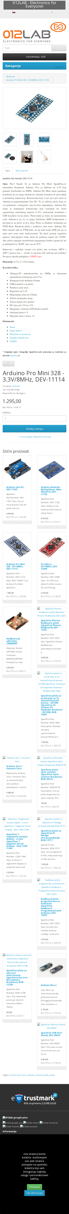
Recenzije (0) (22, 170)
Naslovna (10, 76)
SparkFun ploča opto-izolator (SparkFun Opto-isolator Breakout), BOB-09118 (51, 774)
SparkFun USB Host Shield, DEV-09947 (51, 1034)
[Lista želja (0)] (55, 12)
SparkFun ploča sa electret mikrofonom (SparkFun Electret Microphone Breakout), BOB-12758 (17, 977)
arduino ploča (42, 1075)
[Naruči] (64, 12)
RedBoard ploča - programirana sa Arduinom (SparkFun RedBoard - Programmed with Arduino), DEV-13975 (51, 907)
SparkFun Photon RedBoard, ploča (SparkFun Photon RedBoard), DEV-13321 (51, 625)
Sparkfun (14, 355)
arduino (30, 1075)
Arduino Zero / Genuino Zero (14, 767)
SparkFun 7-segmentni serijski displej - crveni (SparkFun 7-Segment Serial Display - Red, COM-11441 (17, 841)
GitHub (13, 341)
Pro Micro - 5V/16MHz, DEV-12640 (49, 566)
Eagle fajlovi (16, 330)
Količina (6, 412)
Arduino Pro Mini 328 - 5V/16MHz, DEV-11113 (15, 566)
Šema (12, 327)
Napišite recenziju (42, 436)
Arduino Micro (49, 985)
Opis (7, 170)
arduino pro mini (18, 1075)
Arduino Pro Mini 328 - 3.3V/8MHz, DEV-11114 (27, 80)
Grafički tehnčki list (19, 337)
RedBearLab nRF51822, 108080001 (13, 641)
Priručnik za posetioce (20, 334)
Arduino (16, 386)
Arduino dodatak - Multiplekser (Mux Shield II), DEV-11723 (51, 491)
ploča (52, 1075)
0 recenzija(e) (25, 436)
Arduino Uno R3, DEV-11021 (15, 488)
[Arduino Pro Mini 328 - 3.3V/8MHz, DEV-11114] (34, 108)
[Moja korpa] (59, 12)
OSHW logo (36, 256)
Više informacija (34, 1193)
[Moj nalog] (51, 12)
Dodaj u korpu (34, 428)
